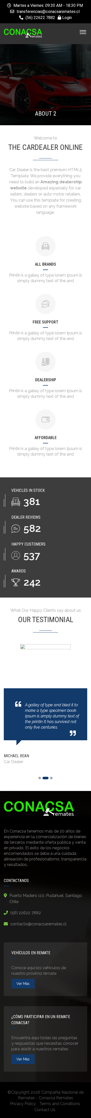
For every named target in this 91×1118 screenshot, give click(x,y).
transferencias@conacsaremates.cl (48, 11)
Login (66, 17)
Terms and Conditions (59, 1103)
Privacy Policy (23, 1103)
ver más (23, 984)
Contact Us (44, 1109)
